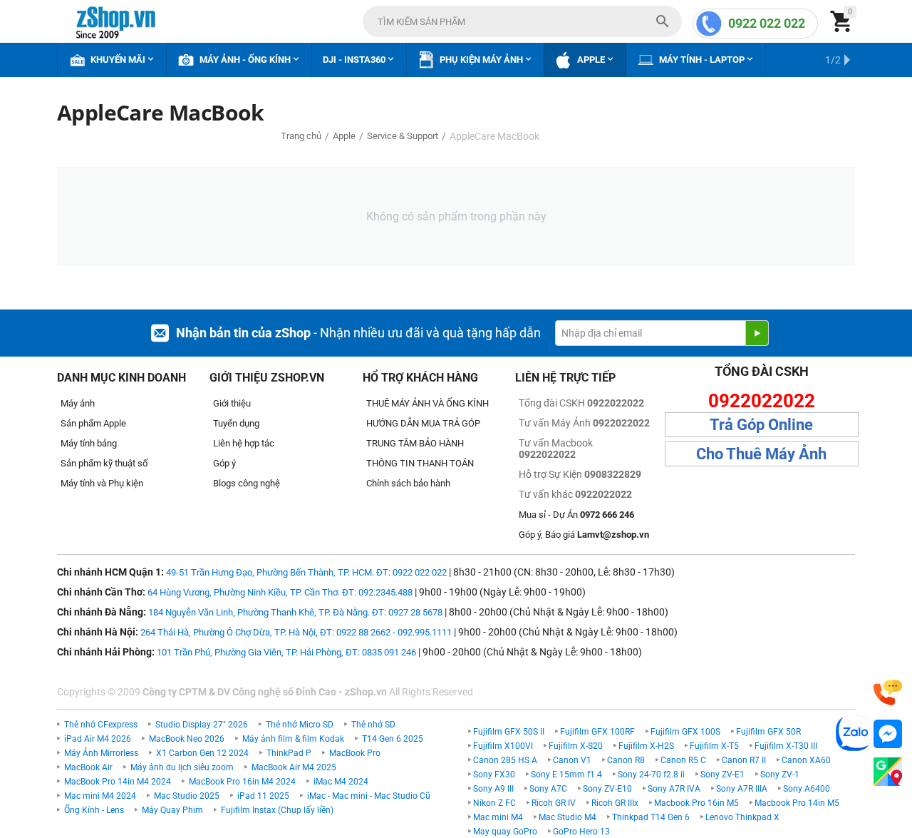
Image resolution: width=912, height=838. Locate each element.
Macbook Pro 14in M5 (797, 803)
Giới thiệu (232, 403)
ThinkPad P (288, 753)
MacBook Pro (354, 753)
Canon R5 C (683, 760)
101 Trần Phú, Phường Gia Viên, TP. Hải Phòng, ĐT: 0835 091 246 (286, 652)
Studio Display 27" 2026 (201, 725)
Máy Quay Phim (172, 810)
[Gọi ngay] (888, 693)
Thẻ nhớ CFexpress (101, 725)
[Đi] (756, 333)
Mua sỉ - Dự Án (576, 514)
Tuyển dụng (236, 423)
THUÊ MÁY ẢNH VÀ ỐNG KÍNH (427, 403)
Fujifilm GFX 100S (685, 732)
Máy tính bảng (89, 443)
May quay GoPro (505, 832)
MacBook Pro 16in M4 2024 (242, 782)
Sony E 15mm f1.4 (566, 775)
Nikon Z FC (494, 803)
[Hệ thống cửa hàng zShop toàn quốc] (888, 772)
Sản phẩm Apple (93, 423)
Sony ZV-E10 (607, 789)
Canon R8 (626, 760)
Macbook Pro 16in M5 (696, 803)
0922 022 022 (766, 23)
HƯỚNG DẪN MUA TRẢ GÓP (423, 423)
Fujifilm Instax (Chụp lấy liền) (277, 810)
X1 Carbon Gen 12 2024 (202, 753)
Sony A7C (548, 789)
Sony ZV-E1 (722, 775)
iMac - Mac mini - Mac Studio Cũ (368, 796)
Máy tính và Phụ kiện (102, 483)
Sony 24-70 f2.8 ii (651, 775)
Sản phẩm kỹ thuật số (104, 463)
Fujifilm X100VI (503, 746)
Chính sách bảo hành (408, 483)
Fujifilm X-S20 (576, 746)
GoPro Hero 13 (581, 832)
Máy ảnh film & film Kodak (293, 739)
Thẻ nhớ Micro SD (299, 725)
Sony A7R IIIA (741, 789)
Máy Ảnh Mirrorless (101, 753)
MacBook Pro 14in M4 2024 (117, 782)
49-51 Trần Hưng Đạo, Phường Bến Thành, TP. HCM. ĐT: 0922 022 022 (306, 572)
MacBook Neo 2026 (186, 739)
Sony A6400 (806, 789)
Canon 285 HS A (505, 760)
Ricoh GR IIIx (614, 803)
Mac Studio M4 (567, 817)
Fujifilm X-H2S (646, 746)
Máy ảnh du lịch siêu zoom (182, 767)
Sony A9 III (493, 789)
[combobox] (522, 21)
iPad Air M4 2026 (97, 739)
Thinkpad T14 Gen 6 (651, 817)
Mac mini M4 (498, 817)
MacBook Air (88, 767)
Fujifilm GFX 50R (768, 732)
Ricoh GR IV (554, 803)
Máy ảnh (78, 403)
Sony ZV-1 (779, 775)
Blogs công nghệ (246, 483)
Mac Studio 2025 (186, 796)
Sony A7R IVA (674, 789)
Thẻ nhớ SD (373, 725)
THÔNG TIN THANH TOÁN (420, 463)
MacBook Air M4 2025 (294, 767)
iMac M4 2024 (341, 782)
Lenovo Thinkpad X (742, 817)
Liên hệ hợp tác (243, 443)
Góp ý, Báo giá (584, 534)
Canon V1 (572, 760)
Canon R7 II (744, 760)
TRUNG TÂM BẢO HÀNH (415, 443)
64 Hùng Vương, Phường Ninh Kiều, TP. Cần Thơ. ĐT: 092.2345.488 (280, 592)
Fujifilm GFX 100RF (597, 732)
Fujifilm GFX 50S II (508, 732)
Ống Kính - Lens (94, 810)
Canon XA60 (806, 760)
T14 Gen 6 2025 (392, 739)
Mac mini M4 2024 (100, 796)
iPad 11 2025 (263, 796)
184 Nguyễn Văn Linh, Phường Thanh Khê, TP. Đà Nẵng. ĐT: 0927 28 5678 (295, 612)
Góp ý (224, 463)
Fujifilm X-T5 (714, 746)
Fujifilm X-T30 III (786, 746)
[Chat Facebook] (888, 734)
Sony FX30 (494, 775)
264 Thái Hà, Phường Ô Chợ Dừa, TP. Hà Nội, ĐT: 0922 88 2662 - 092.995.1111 (296, 632)
